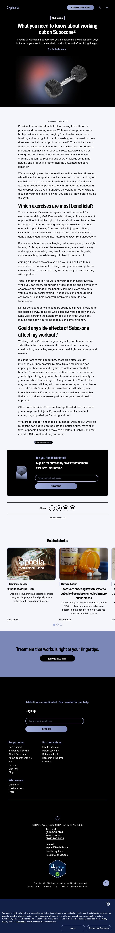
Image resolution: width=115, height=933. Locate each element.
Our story (14, 784)
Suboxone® (33, 185)
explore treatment (80, 7)
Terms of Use (21, 921)
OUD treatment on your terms (46, 434)
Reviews (13, 765)
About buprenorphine (20, 758)
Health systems (50, 751)
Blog (11, 772)
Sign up (31, 710)
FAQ (11, 761)
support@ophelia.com (57, 847)
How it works (15, 747)
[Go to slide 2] (57, 625)
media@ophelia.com (57, 855)
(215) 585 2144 (54, 832)
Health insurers (50, 747)
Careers (46, 761)
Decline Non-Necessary (99, 928)
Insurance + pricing (19, 751)
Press (11, 792)
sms (65, 507)
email (73, 507)
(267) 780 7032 (55, 838)
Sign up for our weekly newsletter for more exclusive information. (62, 462)
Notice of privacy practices (74, 886)
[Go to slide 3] (61, 625)
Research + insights (52, 758)
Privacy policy (50, 886)
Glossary (13, 769)
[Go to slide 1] (54, 625)
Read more (12, 619)
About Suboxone (18, 754)
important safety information (58, 185)
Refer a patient (50, 754)
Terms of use (33, 886)
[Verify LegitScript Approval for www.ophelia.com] (57, 869)
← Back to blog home (57, 517)
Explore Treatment (57, 658)
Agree (73, 928)
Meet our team (16, 788)
